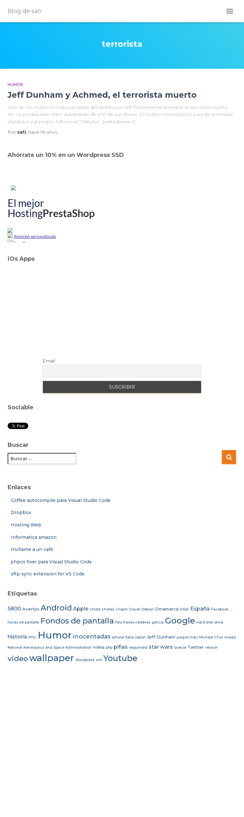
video (18, 658)
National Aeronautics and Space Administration (50, 647)
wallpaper (51, 657)
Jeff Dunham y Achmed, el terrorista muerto (102, 95)
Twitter (195, 647)
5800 (14, 608)
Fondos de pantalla (77, 620)
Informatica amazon (34, 537)
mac (194, 637)
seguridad (138, 647)
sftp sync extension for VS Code (48, 574)
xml (99, 660)
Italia (129, 637)
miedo (230, 637)
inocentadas (92, 636)
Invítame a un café (32, 549)
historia (17, 636)
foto (118, 622)
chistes (108, 609)
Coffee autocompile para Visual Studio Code (61, 500)
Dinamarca (167, 608)
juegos (183, 637)
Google (180, 621)
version (211, 647)
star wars (161, 647)
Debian (147, 609)
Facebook (219, 609)
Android (56, 607)
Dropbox (21, 512)
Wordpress (84, 660)
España (200, 608)
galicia (158, 622)
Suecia (180, 647)
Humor (15, 84)
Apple (80, 608)
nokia (99, 647)
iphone (118, 637)
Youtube (120, 658)
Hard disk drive (209, 622)
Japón (140, 637)
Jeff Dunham (161, 636)
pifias (121, 647)
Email (49, 361)
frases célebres (136, 622)
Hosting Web (26, 525)
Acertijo (30, 608)
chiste (95, 609)
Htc (32, 636)
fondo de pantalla (23, 622)
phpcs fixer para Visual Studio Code (51, 562)
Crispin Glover (128, 609)
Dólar (184, 609)
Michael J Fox (211, 637)
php (109, 647)
